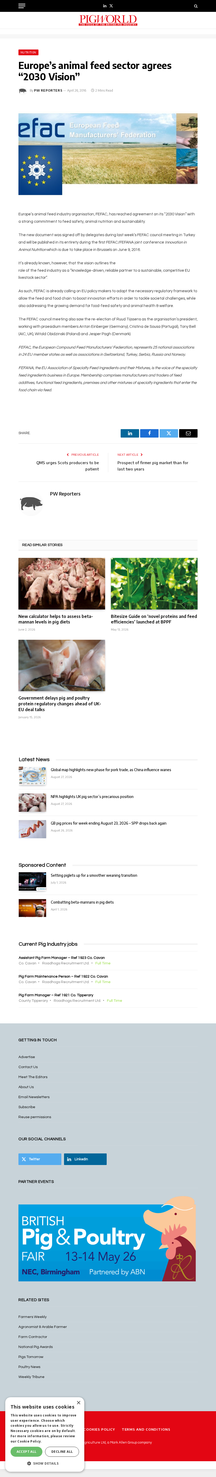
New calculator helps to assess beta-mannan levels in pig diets (55, 619)
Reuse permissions (34, 1117)
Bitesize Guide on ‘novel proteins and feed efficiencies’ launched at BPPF (154, 619)
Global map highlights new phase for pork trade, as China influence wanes (111, 769)
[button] (45, 1463)
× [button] (78, 1403)
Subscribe (26, 1107)
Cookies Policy (99, 1429)
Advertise (26, 1057)
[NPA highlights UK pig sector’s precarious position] (32, 803)
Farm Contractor (32, 1337)
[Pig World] (108, 20)
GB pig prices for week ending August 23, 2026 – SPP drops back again (108, 823)
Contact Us (28, 1067)
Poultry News (29, 1367)
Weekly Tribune (31, 1377)
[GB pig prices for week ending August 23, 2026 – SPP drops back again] (32, 829)
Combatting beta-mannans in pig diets (82, 902)
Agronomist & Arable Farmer (42, 1327)
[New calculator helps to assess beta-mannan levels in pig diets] (61, 583)
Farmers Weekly (32, 1317)
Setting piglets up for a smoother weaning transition (94, 875)
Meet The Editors (32, 1077)
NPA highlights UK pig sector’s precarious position (92, 796)
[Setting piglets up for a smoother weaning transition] (32, 881)
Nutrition (28, 52)
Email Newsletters (34, 1097)
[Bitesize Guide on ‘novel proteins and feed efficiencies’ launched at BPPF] (154, 583)
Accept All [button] (27, 1451)
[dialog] (44, 1434)
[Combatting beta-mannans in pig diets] (32, 908)
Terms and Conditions (146, 1429)
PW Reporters (48, 90)
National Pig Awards (35, 1347)
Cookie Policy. (29, 1441)
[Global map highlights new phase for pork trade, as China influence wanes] (32, 776)
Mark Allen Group (123, 1442)
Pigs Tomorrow (30, 1357)
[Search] (195, 6)
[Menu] (21, 6)
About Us (26, 1087)
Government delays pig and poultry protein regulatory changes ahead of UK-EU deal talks (59, 703)
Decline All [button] (62, 1451)
